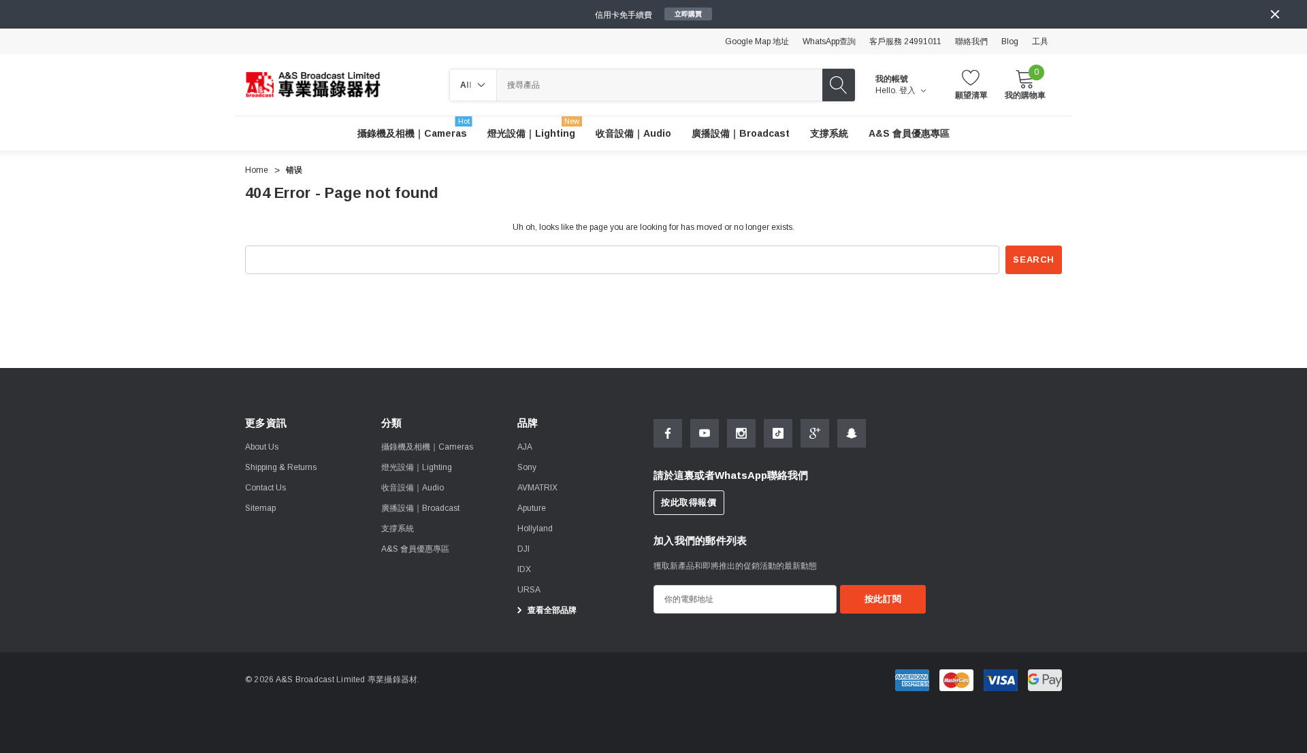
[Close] (1275, 14)
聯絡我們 (971, 41)
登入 (908, 90)
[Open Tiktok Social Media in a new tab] (778, 433)
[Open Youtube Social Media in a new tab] (704, 433)
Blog (1009, 41)
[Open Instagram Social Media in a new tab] (741, 433)
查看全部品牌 (551, 610)
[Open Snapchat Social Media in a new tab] (851, 433)
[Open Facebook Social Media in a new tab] (668, 433)
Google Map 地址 (757, 41)
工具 (1040, 41)
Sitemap (260, 508)
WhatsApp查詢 (829, 41)
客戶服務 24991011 (905, 41)
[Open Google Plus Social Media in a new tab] (815, 433)
